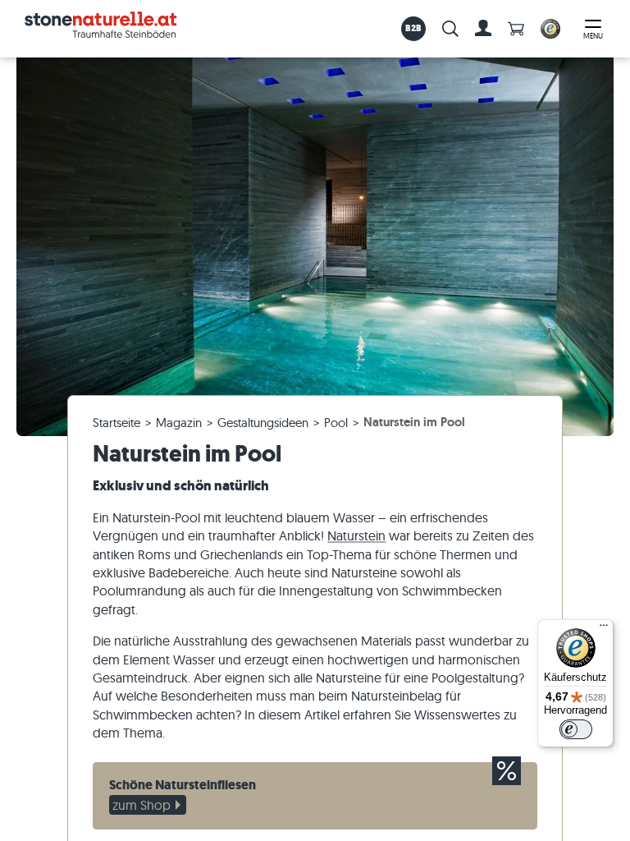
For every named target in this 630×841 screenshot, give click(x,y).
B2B (413, 27)
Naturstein (356, 535)
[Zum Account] (483, 29)
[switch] (575, 729)
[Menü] (604, 629)
